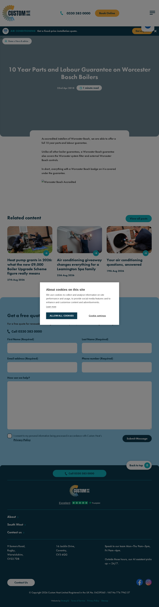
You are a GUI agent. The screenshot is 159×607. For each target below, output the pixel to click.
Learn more (51, 307)
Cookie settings (97, 316)
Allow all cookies (62, 316)
